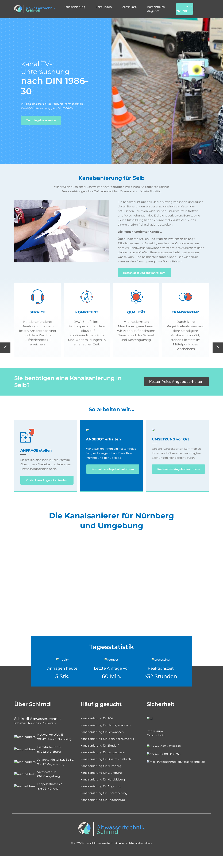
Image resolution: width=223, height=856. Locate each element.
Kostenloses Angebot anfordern (144, 272)
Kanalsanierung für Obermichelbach (105, 759)
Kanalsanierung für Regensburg (102, 800)
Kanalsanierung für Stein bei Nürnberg (107, 738)
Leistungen (104, 7)
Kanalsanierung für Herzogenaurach (105, 725)
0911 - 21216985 (184, 9)
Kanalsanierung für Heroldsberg (102, 779)
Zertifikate (129, 7)
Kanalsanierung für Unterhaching (103, 793)
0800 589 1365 (170, 754)
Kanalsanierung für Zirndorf (99, 745)
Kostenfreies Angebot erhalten (176, 382)
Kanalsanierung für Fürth (97, 718)
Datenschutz (156, 735)
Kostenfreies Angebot (156, 9)
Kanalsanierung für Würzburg (101, 772)
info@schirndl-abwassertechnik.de (181, 761)
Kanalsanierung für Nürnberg (100, 766)
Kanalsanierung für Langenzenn (102, 752)
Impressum (155, 731)
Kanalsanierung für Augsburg (100, 786)
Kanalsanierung (74, 7)
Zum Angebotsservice (41, 120)
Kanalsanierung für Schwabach (102, 732)
